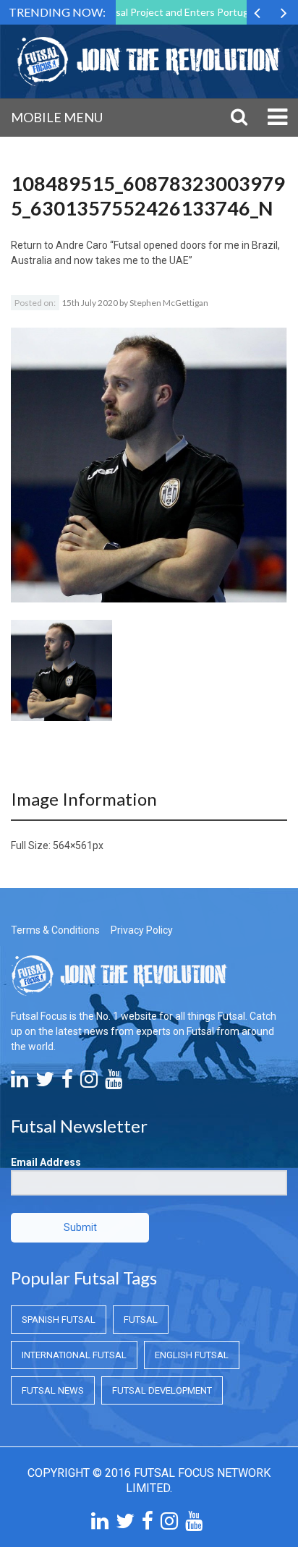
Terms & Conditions (55, 930)
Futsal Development (162, 1390)
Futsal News (53, 1390)
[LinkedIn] (19, 1082)
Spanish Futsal (58, 1319)
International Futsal (74, 1355)
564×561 (73, 845)
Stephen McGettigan (168, 302)
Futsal (141, 1319)
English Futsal (192, 1355)
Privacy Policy (142, 930)
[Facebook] (67, 1082)
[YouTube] (113, 1082)
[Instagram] (89, 1082)
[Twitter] (44, 1082)
